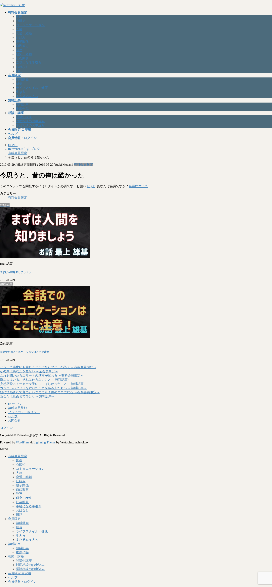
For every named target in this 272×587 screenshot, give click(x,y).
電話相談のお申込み (30, 125)
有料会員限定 (83, 164)
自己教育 (22, 46)
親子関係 (22, 41)
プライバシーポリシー (24, 412)
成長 (19, 83)
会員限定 (14, 518)
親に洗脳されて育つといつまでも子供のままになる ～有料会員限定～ (50, 392)
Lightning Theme (44, 442)
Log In (91, 186)
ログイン (6, 427)
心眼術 (20, 21)
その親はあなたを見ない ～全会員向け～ (29, 371)
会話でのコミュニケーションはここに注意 (24, 351)
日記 (19, 71)
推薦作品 (22, 108)
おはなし (22, 66)
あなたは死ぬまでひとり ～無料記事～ (27, 396)
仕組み (20, 37)
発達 (19, 50)
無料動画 (22, 79)
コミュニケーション (30, 25)
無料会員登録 (17, 408)
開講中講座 (24, 117)
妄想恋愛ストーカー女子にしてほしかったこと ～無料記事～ (43, 383)
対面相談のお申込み (30, 121)
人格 (19, 29)
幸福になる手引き (28, 62)
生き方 (20, 92)
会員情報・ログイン (22, 581)
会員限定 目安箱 (19, 573)
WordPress (22, 442)
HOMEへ (14, 403)
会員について (138, 186)
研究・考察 (24, 54)
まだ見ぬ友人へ (27, 96)
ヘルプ (13, 416)
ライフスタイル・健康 (32, 87)
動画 (19, 16)
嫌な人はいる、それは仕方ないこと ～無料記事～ (35, 379)
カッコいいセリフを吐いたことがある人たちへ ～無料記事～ (43, 388)
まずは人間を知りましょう (15, 272)
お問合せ (14, 420)
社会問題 (22, 58)
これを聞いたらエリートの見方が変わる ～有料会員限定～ (42, 375)
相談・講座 (16, 556)
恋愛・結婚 (24, 33)
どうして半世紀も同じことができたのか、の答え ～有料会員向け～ (48, 367)
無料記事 (22, 104)
